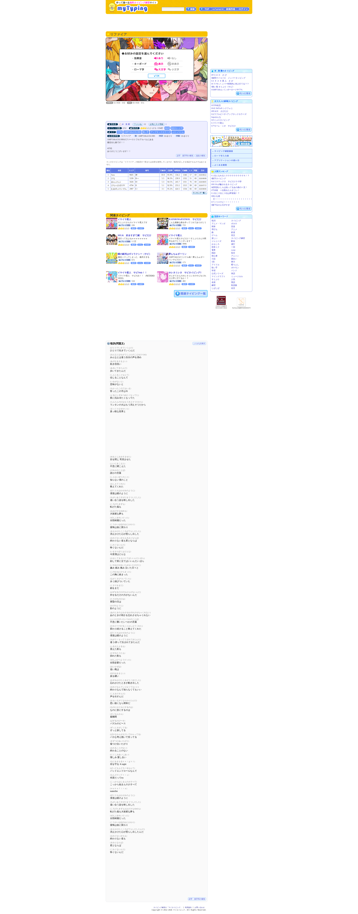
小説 (213, 259)
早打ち (214, 229)
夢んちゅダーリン (178, 254)
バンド (234, 271)
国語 (213, 253)
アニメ (234, 229)
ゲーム (214, 235)
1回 (213, 262)
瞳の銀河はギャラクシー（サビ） (134, 254)
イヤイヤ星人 (124, 219)
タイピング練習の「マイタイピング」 (167, 907)
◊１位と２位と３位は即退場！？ (225, 193)
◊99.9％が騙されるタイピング (224, 184)
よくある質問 (220, 164)
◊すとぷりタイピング (220, 120)
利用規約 (188, 907)
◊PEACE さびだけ (219, 111)
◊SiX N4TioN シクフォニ (222, 108)
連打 (233, 244)
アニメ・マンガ (218, 224)
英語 (233, 282)
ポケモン (235, 268)
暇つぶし (235, 265)
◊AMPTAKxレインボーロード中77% (226, 90)
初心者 (214, 256)
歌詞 (167, 128)
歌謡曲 (234, 285)
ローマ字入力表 (221, 155)
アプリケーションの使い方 (226, 160)
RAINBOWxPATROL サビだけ (185, 219)
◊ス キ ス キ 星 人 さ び (222, 81)
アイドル (215, 265)
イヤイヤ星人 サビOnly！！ (132, 272)
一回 (233, 247)
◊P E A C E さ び (219, 75)
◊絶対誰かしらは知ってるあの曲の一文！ (229, 187)
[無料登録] (231, 141)
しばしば (215, 288)
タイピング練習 (238, 238)
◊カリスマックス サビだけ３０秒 (226, 181)
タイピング (236, 221)
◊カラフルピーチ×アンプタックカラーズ (229, 114)
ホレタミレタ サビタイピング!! (185, 272)
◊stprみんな (216, 117)
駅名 (233, 241)
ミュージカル (237, 276)
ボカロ (234, 224)
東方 (233, 262)
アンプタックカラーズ (160, 132)
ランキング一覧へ (199, 193)
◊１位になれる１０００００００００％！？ (230, 176)
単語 (233, 273)
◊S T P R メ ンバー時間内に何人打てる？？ (230, 84)
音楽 (233, 226)
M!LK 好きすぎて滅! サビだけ (134, 235)
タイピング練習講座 (223, 151)
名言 (233, 288)
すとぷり (215, 279)
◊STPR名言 (216, 105)
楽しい (214, 238)
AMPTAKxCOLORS (132, 132)
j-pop (233, 250)
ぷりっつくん (178, 132)
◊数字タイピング (218, 178)
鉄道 (233, 232)
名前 (213, 282)
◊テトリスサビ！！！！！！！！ (225, 202)
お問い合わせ (200, 907)
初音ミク (215, 247)
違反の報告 (200, 156)
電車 (213, 250)
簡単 (213, 226)
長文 (233, 235)
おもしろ (215, 244)
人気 (233, 279)
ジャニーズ (216, 241)
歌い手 (146, 132)
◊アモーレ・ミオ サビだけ (223, 126)
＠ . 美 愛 (126, 124)
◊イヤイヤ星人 (217, 123)
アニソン (235, 256)
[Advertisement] (179, 22)
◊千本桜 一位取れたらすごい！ (225, 190)
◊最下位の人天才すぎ (220, 205)
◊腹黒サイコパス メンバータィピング (228, 78)
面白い (234, 259)
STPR (119, 132)
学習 (213, 271)
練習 (213, 285)
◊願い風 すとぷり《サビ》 (222, 87)
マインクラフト (218, 276)
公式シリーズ (217, 273)
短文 (233, 253)
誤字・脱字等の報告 (185, 156)
